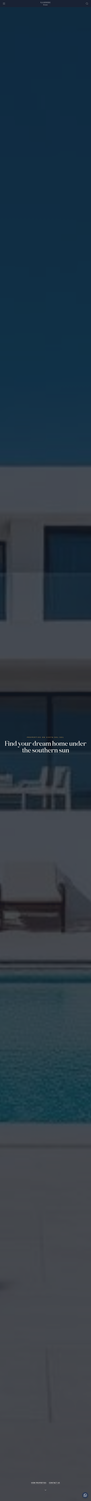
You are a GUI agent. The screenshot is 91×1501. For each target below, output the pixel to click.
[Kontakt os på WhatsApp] (85, 1495)
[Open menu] (4, 3)
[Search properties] (87, 3)
